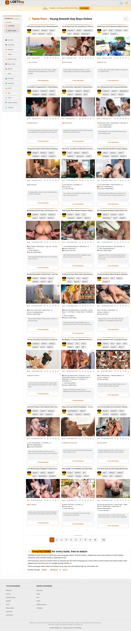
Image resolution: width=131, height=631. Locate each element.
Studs (110, 30)
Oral (34, 34)
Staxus (70, 506)
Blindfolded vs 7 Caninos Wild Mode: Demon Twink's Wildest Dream (78, 339)
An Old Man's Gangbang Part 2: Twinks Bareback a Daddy (43, 87)
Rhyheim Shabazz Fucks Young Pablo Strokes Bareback (113, 339)
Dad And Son (85, 34)
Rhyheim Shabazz (73, 246)
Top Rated (10, 26)
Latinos (105, 152)
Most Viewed (11, 30)
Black (77, 214)
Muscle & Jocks (10, 597)
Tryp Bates (45, 443)
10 (95, 540)
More (125, 19)
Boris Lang (106, 123)
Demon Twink (73, 375)
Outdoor (105, 34)
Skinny (43, 281)
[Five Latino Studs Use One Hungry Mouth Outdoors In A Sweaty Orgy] (113, 488)
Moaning (44, 30)
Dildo (49, 281)
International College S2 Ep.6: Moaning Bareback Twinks (43, 26)
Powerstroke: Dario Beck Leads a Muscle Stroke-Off (78, 274)
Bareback (41, 34)
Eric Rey (104, 310)
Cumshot (42, 218)
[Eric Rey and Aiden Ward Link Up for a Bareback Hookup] (113, 294)
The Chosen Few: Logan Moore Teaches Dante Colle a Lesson (78, 87)
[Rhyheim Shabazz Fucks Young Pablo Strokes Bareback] (113, 359)
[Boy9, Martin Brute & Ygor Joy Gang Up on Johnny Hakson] (43, 230)
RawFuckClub (71, 383)
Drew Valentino (36, 443)
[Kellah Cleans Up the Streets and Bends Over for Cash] (113, 46)
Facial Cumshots (72, 411)
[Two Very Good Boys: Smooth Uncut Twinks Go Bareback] (43, 359)
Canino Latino (118, 504)
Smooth (52, 91)
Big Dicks (43, 152)
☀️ (126, 3)
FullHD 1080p (107, 127)
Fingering (77, 94)
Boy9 (33, 246)
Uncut (120, 214)
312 (103, 540)
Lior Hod (78, 504)
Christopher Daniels (73, 310)
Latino (38, 594)
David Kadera (115, 123)
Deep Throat (80, 156)
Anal (104, 30)
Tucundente (65, 381)
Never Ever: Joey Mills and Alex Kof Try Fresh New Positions (78, 149)
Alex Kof (69, 184)
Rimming (76, 34)
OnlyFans (35, 250)
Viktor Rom (115, 506)
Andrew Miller (105, 184)
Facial (49, 34)
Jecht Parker (71, 312)
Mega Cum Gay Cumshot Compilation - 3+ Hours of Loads (78, 407)
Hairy (69, 281)
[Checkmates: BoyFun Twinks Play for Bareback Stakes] (43, 168)
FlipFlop (35, 411)
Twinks (51, 30)
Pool (83, 214)
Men (69, 186)
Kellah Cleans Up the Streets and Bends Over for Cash (113, 26)
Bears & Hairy (10, 608)
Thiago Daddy (106, 506)
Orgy (77, 347)
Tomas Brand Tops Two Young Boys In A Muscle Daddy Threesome (78, 26)
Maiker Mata (65, 379)
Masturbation (87, 30)
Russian (35, 278)
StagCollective (108, 186)
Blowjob (44, 94)
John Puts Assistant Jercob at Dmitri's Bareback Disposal (113, 407)
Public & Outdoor (41, 604)
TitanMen (70, 315)
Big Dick (78, 91)
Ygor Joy (48, 246)
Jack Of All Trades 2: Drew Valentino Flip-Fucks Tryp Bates (43, 407)
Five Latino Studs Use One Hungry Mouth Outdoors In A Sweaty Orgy (113, 468)
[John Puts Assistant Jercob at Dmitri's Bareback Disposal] (113, 426)
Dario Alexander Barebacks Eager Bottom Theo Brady (113, 210)
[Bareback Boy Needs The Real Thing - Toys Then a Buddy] (43, 294)
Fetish (38, 601)
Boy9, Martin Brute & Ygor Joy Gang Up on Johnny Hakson (43, 210)
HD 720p (70, 188)
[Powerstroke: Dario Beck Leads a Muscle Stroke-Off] (78, 294)
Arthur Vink (37, 310)
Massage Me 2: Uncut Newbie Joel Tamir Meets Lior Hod (78, 468)
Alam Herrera (108, 504)
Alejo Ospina (83, 246)
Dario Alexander (117, 246)
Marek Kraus (46, 310)
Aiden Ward (111, 310)
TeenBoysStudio (37, 312)
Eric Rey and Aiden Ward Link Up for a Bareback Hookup (113, 274)
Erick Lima (82, 375)
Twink (69, 152)
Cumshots (35, 30)
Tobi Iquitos (82, 379)
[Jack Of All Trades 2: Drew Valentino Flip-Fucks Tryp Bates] (43, 426)
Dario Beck (84, 310)
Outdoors (111, 472)
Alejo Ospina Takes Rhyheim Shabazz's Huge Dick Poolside (78, 210)
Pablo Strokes (106, 375)
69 (83, 472)
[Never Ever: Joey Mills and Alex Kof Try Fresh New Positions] (78, 168)
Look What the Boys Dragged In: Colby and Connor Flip (43, 468)
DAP (83, 347)
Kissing (120, 94)
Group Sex (9, 611)
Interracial (118, 30)
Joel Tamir (71, 504)
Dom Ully (123, 123)
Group (34, 218)
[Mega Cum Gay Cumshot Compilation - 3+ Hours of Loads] (78, 426)
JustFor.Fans (71, 248)
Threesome (114, 414)
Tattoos (70, 94)
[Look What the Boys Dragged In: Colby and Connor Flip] (43, 488)
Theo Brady (108, 246)
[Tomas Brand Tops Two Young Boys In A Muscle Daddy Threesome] (78, 46)
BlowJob (50, 472)
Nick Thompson (115, 184)
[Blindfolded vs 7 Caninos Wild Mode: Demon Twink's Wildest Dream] (78, 359)
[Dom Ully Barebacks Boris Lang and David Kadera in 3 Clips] (113, 106)
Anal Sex (51, 94)
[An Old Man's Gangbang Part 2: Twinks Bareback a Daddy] (43, 106)
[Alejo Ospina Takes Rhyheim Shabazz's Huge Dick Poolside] (78, 230)
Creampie (39, 608)
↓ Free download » (43, 80)
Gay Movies (9, 615)
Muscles (35, 91)
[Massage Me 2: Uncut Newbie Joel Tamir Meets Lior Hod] (78, 488)
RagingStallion (37, 445)
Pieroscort (74, 379)
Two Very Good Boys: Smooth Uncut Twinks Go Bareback (43, 339)
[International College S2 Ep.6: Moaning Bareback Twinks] (43, 46)
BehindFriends (107, 125)
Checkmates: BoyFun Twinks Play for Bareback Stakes (43, 149)
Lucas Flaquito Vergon (82, 377)
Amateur (105, 343)
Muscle (79, 30)
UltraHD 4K (38, 447)
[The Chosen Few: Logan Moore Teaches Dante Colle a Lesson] (78, 106)
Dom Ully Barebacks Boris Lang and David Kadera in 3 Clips (113, 87)
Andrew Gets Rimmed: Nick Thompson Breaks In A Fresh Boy (113, 149)
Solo (38, 597)
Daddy (88, 156)
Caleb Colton (80, 312)
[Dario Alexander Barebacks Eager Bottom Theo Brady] (113, 230)
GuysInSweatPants (108, 248)
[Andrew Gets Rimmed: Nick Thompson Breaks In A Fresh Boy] (113, 168)
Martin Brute (40, 246)
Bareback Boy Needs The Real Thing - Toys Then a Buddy (43, 274)
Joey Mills (77, 184)
